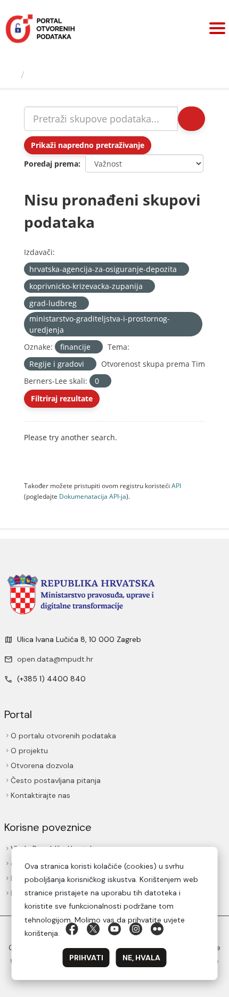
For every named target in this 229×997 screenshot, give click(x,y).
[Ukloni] (181, 270)
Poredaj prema (51, 164)
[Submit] (191, 118)
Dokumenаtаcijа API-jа (92, 496)
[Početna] (11, 74)
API (176, 485)
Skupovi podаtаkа (73, 74)
